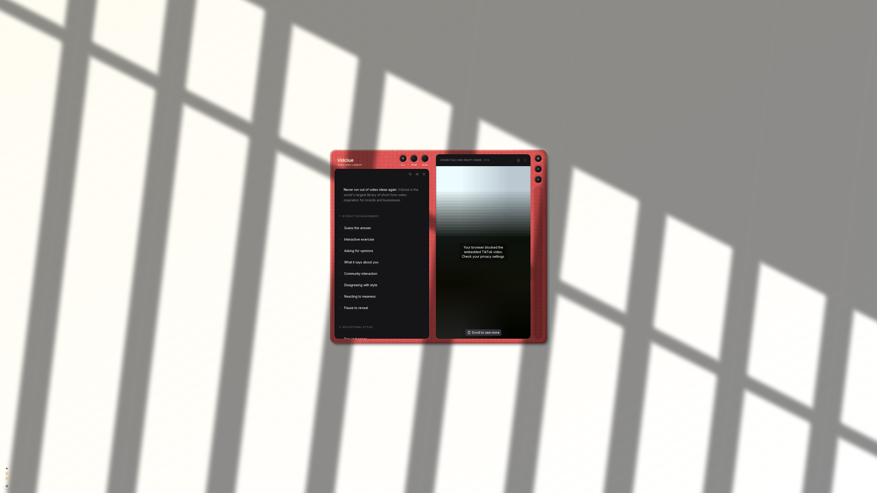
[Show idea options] (525, 160)
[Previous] (538, 158)
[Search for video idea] (410, 174)
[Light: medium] (7, 486)
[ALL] (403, 158)
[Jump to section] (423, 174)
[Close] (871, 486)
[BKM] (414, 158)
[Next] (538, 179)
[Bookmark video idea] (518, 160)
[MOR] (425, 158)
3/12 (465, 160)
